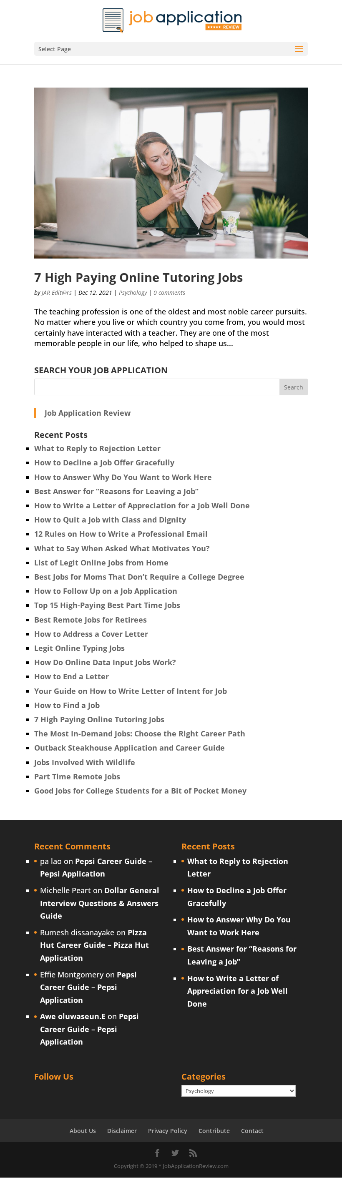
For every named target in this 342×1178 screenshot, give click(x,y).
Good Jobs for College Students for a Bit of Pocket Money (140, 791)
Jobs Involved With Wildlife (84, 762)
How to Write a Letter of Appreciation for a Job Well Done (142, 505)
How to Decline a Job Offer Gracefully (104, 462)
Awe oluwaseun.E (73, 1016)
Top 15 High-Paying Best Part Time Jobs (107, 605)
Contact (252, 1131)
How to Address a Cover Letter (91, 634)
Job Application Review (88, 413)
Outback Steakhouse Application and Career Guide (129, 748)
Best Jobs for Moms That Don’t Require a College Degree (139, 577)
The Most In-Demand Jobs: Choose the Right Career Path (139, 733)
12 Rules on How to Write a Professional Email (121, 534)
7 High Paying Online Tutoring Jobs (138, 277)
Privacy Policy (167, 1131)
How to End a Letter (71, 676)
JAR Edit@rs (57, 292)
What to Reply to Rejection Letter (97, 448)
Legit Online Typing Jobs (79, 648)
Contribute (214, 1131)
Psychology (133, 292)
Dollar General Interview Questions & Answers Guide (99, 903)
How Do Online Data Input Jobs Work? (105, 662)
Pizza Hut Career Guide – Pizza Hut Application (94, 945)
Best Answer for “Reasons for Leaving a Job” (116, 491)
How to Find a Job (67, 705)
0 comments (169, 292)
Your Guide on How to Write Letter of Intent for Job (130, 691)
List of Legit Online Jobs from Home (101, 563)
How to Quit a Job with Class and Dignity (110, 520)
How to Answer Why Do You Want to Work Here (123, 477)
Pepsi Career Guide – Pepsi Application (88, 987)
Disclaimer (122, 1131)
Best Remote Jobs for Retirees (90, 620)
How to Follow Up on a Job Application (105, 591)
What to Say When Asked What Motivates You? (122, 548)
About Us (83, 1131)
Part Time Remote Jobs (77, 776)
